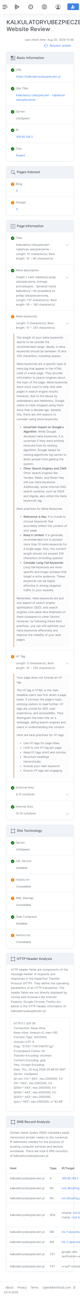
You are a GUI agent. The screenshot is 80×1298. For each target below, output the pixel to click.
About (9, 1287)
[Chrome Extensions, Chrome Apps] (18, 7)
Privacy (22, 1287)
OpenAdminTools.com (56, 1287)
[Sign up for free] (73, 6)
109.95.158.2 (70, 1178)
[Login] (59, 7)
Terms (34, 1287)
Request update (60, 45)
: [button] (19, 238)
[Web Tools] (31, 7)
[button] (43, 252)
